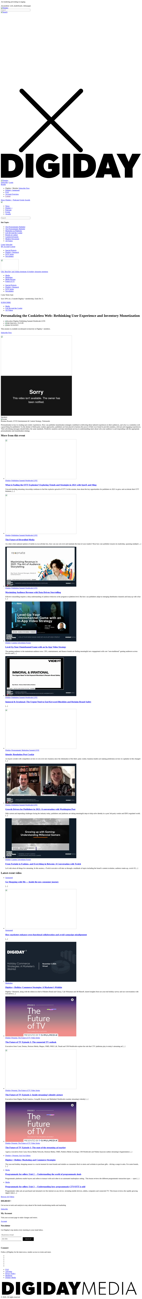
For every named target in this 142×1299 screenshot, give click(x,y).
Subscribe (4, 182)
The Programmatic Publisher (15, 227)
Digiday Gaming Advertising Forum (18, 643)
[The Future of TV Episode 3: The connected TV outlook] (40, 1036)
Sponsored (9, 878)
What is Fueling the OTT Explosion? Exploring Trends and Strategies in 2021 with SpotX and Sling (51, 485)
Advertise (8, 1271)
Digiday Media (10, 1277)
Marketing (9, 277)
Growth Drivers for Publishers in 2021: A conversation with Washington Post (40, 809)
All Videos (9, 310)
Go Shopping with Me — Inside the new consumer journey (32, 882)
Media (7, 275)
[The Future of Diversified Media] (40, 533)
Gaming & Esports (11, 237)
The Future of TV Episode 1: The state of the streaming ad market (35, 1147)
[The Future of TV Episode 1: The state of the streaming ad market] (40, 1141)
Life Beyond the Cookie (13, 233)
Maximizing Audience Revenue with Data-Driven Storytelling (33, 592)
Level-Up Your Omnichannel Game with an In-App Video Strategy (35, 647)
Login (11, 182)
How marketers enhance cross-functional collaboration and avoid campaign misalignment (46, 934)
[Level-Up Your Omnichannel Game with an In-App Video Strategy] (40, 641)
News (3, 200)
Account (4, 1221)
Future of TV (10, 281)
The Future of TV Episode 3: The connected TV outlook (30, 1042)
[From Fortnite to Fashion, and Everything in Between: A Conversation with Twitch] (40, 858)
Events (22, 200)
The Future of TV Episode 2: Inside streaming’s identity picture (34, 1095)
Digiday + (9, 200)
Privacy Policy (10, 1273)
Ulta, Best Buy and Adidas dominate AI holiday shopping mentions (24, 272)
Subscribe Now (6, 333)
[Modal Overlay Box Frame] (17, 1239)
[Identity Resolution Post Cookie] (40, 748)
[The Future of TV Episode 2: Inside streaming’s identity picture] (40, 1088)
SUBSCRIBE (6, 302)
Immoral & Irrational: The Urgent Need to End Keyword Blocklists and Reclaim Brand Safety (48, 702)
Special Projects (10, 250)
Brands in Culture (11, 235)
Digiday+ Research (12, 252)
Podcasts (16, 200)
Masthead (8, 1275)
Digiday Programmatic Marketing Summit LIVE (22, 750)
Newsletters (9, 256)
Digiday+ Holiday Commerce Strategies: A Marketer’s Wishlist (33, 987)
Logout (7, 196)
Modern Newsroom (12, 239)
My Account (5, 247)
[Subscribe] (4, 180)
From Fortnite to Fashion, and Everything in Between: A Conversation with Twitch (43, 864)
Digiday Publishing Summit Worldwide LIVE (21, 480)
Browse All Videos (7, 1197)
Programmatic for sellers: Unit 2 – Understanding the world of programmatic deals (43, 1174)
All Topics (9, 241)
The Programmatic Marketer (15, 229)
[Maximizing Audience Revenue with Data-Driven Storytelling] (40, 586)
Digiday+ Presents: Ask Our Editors (18, 1156)
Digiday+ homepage (12, 190)
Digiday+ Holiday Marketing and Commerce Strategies (30, 1160)
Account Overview (12, 194)
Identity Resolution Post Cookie (19, 754)
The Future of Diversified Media (20, 539)
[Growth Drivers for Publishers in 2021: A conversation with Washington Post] (40, 803)
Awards (27, 200)
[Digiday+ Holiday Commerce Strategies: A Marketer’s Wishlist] (40, 981)
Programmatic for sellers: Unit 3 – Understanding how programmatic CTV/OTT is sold (45, 1186)
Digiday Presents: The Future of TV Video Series (22, 1038)
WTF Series (9, 254)
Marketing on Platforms (13, 231)
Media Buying (10, 279)
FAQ (7, 192)
